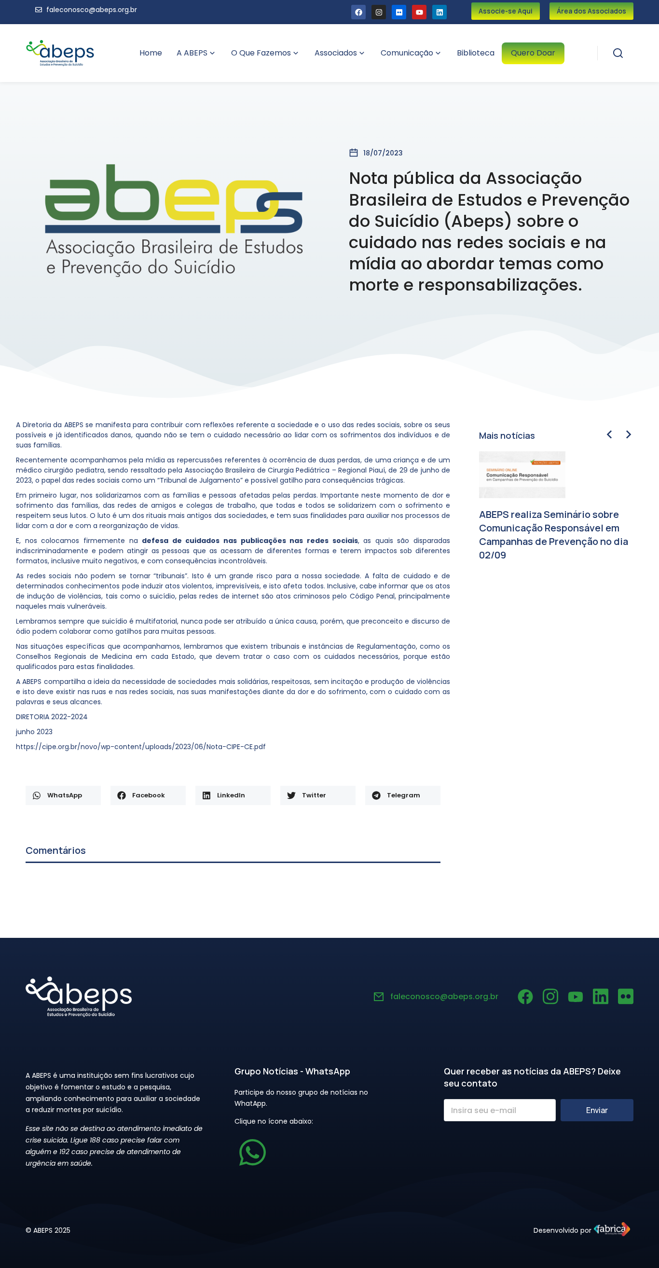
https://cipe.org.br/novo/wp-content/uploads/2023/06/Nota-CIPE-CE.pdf (141, 747)
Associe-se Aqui (506, 10)
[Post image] (522, 474)
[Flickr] (399, 12)
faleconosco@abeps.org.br (444, 996)
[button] (63, 795)
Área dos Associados (591, 10)
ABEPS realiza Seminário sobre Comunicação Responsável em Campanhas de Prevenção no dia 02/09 (553, 534)
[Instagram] (378, 12)
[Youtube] (419, 12)
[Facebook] (358, 12)
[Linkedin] (439, 12)
